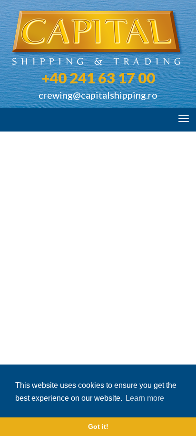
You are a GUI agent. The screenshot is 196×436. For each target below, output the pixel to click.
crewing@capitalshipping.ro (98, 95)
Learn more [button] (145, 398)
